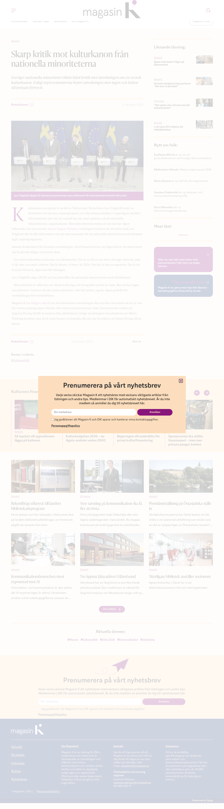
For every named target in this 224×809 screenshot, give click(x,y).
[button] (181, 380)
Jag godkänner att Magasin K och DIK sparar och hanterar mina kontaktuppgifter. (106, 419)
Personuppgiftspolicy (65, 426)
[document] (112, 404)
